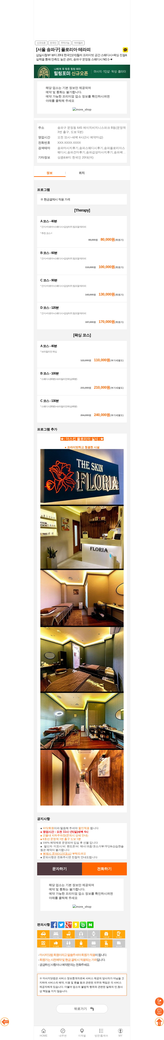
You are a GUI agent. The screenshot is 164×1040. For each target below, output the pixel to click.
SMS (159, 1013)
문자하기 (59, 869)
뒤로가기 (80, 1008)
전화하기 (104, 869)
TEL (159, 1003)
